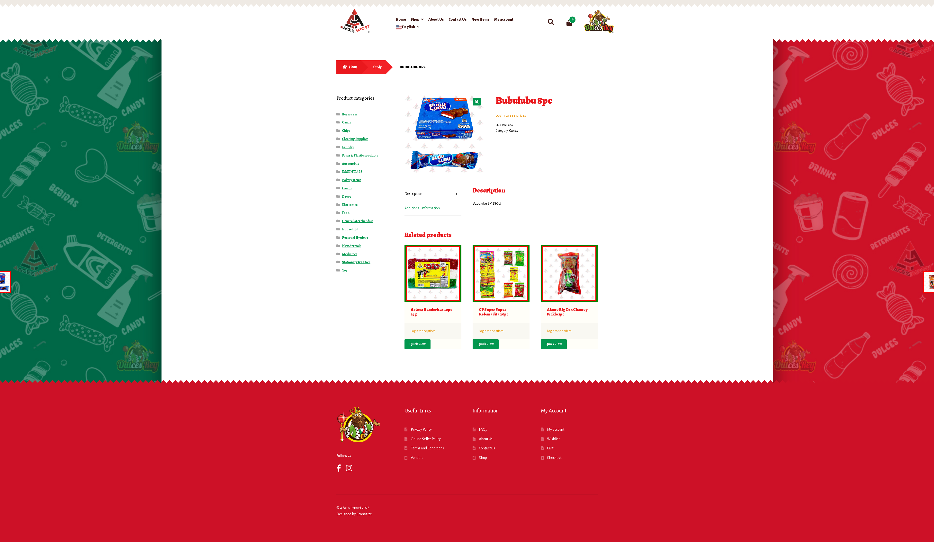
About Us (436, 19)
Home (401, 19)
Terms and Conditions (427, 448)
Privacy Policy (421, 429)
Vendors (417, 458)
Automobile (350, 163)
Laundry (348, 147)
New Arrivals (351, 246)
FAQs (483, 429)
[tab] (432, 194)
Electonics (350, 204)
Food (346, 212)
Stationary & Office (356, 262)
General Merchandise (357, 221)
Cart (550, 448)
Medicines (349, 254)
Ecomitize (364, 514)
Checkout (554, 458)
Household (350, 229)
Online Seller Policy (426, 439)
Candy (377, 67)
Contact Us (458, 19)
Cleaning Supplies (355, 139)
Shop (415, 19)
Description (413, 194)
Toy (345, 270)
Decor (346, 196)
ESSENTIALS (352, 171)
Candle (347, 188)
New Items (480, 19)
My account (503, 19)
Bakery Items (351, 180)
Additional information (422, 208)
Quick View (417, 344)
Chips (346, 130)
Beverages (350, 114)
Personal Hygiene (355, 237)
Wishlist (553, 439)
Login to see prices (510, 115)
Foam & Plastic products (360, 155)
